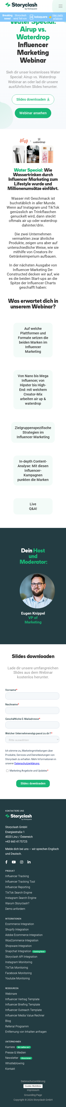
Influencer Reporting (17, 887)
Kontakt (10, 1068)
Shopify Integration (17, 929)
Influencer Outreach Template (23, 1010)
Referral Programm (17, 1026)
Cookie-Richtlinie (33, 1086)
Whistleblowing (14, 1063)
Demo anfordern (15, 908)
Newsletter (18, 1058)
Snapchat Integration (25, 951)
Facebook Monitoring (18, 973)
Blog (8, 1021)
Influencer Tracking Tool (20, 881)
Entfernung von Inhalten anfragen (26, 1031)
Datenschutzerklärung (33, 1081)
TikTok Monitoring (16, 967)
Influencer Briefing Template (22, 1004)
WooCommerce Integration (21, 940)
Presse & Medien (15, 1052)
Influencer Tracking (17, 876)
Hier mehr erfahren (57, 17)
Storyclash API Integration (21, 956)
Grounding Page (33, 1095)
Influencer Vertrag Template (22, 999)
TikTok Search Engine (18, 892)
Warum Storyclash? (17, 903)
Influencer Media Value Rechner (24, 1015)
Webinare (11, 993)
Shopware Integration (18, 946)
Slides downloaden (31, 99)
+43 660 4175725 (16, 841)
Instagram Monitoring (18, 962)
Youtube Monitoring (17, 978)
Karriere (17, 1047)
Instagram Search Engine (20, 898)
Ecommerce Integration (19, 924)
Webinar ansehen (33, 113)
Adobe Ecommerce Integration (24, 935)
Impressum (33, 1090)
